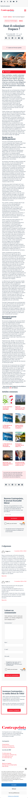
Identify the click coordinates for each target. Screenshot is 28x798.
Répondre (4, 576)
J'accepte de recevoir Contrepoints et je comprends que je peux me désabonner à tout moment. (14, 530)
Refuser (14, 789)
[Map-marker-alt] (16, 1)
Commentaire (9, 623)
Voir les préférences (14, 793)
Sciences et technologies (11, 20)
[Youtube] (13, 1)
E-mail (7, 649)
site (10, 387)
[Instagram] (4, 1)
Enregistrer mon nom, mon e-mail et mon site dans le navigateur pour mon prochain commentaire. (14, 664)
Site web (7, 656)
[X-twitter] (7, 1)
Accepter (14, 785)
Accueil (5, 16)
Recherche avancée (5, 6)
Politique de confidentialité (13, 796)
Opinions (10, 16)
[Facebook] (1, 1)
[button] (26, 769)
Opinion (21, 20)
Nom (6, 642)
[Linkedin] (10, 1)
